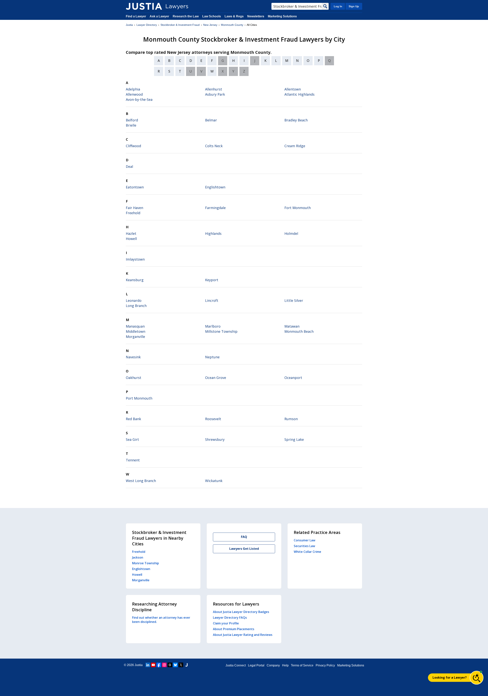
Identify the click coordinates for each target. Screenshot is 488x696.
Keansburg (135, 280)
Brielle (131, 125)
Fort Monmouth (297, 207)
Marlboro (213, 326)
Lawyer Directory (146, 24)
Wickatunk (213, 480)
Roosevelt (213, 419)
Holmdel (291, 233)
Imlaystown (135, 259)
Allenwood (134, 94)
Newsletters (255, 16)
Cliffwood (133, 146)
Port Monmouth (139, 398)
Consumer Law (304, 540)
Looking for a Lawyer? (450, 677)
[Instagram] (164, 665)
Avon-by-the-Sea (139, 99)
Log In (338, 6)
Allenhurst (213, 89)
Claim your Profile (226, 623)
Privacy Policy (325, 665)
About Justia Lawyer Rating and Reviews (242, 635)
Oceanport (293, 377)
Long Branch (136, 305)
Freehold (133, 213)
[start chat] (476, 678)
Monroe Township (145, 563)
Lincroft (211, 300)
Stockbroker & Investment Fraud (180, 24)
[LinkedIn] (147, 665)
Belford (132, 120)
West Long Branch (141, 480)
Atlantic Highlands (299, 94)
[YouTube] (153, 665)
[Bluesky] (175, 665)
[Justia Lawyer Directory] (144, 6)
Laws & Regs (234, 16)
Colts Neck (214, 146)
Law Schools (211, 16)
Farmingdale (215, 207)
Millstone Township (221, 331)
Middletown (135, 331)
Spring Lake (294, 439)
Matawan (291, 326)
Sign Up (354, 6)
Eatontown (135, 187)
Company (273, 665)
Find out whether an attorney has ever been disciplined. (161, 619)
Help (285, 665)
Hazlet (131, 233)
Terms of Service (302, 665)
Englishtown (215, 187)
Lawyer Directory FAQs (230, 617)
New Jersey (210, 24)
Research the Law (186, 16)
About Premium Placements (233, 629)
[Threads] (170, 665)
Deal (129, 166)
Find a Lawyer (136, 16)
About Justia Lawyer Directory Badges (241, 612)
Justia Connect (236, 665)
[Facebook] (159, 665)
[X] (181, 665)
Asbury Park (215, 94)
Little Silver (293, 300)
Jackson (137, 557)
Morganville (135, 336)
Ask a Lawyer (160, 16)
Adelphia (133, 89)
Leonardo (133, 300)
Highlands (213, 233)
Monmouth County (232, 24)
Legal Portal (256, 665)
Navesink (133, 357)
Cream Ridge (294, 146)
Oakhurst (133, 377)
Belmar (211, 120)
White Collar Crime (307, 552)
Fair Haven (134, 207)
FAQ (244, 537)
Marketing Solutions (282, 16)
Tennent (133, 460)
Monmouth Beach (299, 331)
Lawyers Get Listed (244, 549)
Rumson (291, 419)
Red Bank (133, 419)
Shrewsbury (215, 439)
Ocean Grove (215, 377)
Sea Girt (132, 439)
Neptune (212, 357)
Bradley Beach (296, 120)
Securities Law (304, 546)
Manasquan (135, 326)
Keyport (211, 280)
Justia (129, 24)
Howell (131, 238)
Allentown (292, 89)
